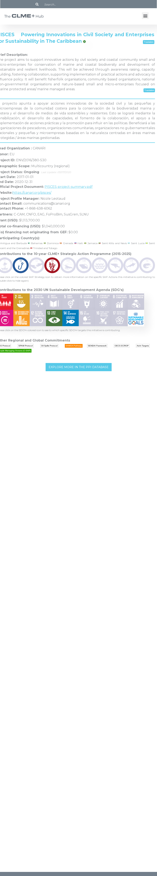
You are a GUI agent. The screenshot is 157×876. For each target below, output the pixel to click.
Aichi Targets (143, 346)
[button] (145, 15)
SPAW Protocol (25, 346)
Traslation (149, 42)
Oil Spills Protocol (49, 346)
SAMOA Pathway (74, 346)
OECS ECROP (122, 346)
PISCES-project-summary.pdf (69, 187)
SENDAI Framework (97, 346)
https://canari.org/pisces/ (31, 193)
